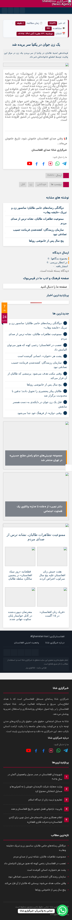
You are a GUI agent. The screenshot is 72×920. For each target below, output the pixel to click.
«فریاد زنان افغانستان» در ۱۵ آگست (52, 614)
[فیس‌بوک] (43, 163)
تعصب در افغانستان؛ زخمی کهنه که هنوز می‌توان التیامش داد (35, 864)
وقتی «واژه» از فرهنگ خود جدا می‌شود (39, 413)
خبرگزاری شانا (27, 660)
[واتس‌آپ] (57, 163)
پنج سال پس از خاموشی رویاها (46, 240)
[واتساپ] (58, 750)
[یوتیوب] (29, 163)
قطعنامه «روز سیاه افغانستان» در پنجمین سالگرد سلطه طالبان (20, 575)
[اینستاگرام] (50, 163)
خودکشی (41, 184)
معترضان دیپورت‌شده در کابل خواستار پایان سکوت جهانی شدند (20, 615)
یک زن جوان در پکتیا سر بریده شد (36, 44)
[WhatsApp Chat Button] (62, 910)
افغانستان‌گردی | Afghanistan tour (47, 636)
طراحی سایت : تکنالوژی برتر (36, 667)
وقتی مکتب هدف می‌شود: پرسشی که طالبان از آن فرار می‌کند (35, 883)
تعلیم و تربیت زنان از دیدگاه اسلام (45, 800)
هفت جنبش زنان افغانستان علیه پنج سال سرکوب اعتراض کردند (52, 575)
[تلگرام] (64, 163)
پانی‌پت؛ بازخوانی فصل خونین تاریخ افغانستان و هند (36, 809)
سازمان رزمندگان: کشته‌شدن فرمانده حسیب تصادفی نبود (37, 877)
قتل (23, 184)
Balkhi (50, 175)
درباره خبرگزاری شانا (55, 642)
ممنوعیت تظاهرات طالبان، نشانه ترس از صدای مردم (36, 537)
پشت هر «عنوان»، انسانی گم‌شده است (40, 356)
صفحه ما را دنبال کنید (54, 287)
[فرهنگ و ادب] (36, 163)
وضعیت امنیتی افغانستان (26, 642)
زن (31, 184)
